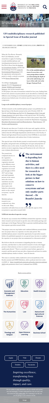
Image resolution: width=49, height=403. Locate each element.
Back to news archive (24, 273)
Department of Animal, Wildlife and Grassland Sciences (11, 87)
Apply (11, 358)
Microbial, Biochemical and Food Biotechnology (17, 122)
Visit (24, 358)
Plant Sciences (37, 122)
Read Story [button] (5, 25)
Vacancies (31, 365)
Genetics (44, 119)
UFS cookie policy (20, 393)
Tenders (18, 365)
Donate (38, 358)
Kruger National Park (12, 78)
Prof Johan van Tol (15, 113)
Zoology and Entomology (10, 124)
